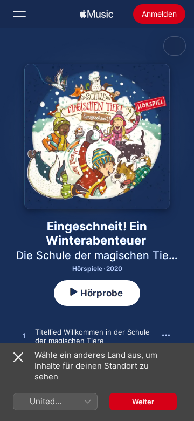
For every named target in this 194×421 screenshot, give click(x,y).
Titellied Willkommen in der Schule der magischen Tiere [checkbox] (92, 336)
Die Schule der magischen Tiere (97, 255)
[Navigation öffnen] (19, 14)
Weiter (143, 401)
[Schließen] (18, 357)
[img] (96, 14)
